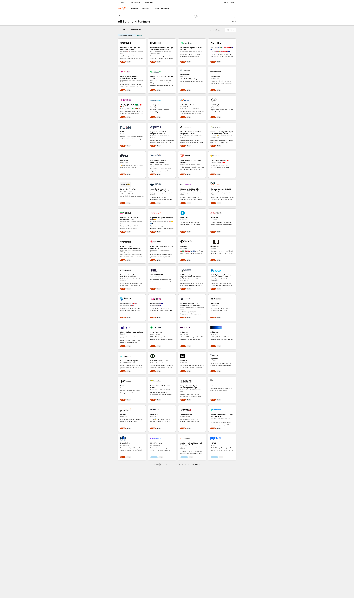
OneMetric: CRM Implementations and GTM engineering (129, 247)
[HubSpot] (122, 8)
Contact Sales (149, 2)
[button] (234, 21)
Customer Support (135, 2)
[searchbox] (215, 16)
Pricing (156, 8)
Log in (226, 2)
